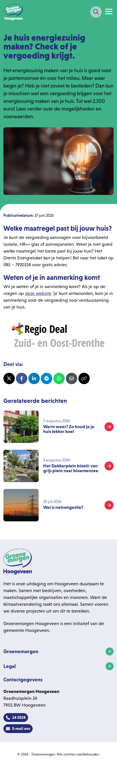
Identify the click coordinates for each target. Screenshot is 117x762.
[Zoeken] (96, 12)
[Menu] (108, 11)
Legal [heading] (9, 666)
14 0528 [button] (19, 717)
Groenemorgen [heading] (20, 651)
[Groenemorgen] (14, 12)
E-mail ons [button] (21, 728)
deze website (38, 293)
